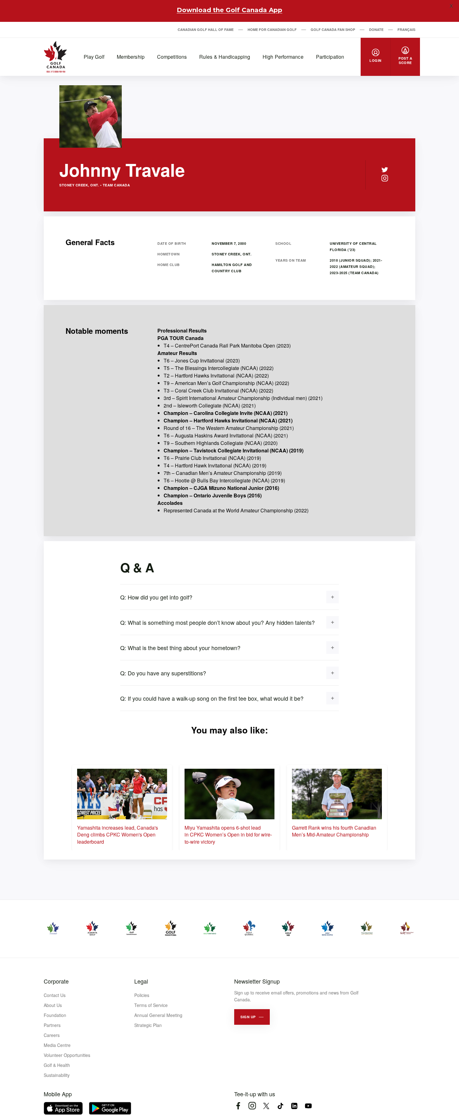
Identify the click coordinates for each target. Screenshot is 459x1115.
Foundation (55, 1015)
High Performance (283, 56)
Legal (141, 981)
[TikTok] (280, 1106)
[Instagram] (384, 178)
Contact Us (55, 995)
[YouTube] (308, 1106)
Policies (141, 995)
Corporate (56, 981)
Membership (131, 56)
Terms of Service (151, 1005)
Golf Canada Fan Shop (333, 29)
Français (406, 29)
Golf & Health (57, 1065)
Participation (330, 56)
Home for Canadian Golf (272, 29)
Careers (52, 1035)
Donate (376, 29)
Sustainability (57, 1075)
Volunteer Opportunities (67, 1055)
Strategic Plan (148, 1025)
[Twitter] (384, 169)
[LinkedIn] (294, 1106)
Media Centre (57, 1045)
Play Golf (94, 56)
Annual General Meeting (158, 1015)
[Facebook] (238, 1106)
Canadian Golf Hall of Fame (206, 29)
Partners (52, 1025)
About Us (53, 1005)
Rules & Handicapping (224, 56)
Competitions (172, 56)
